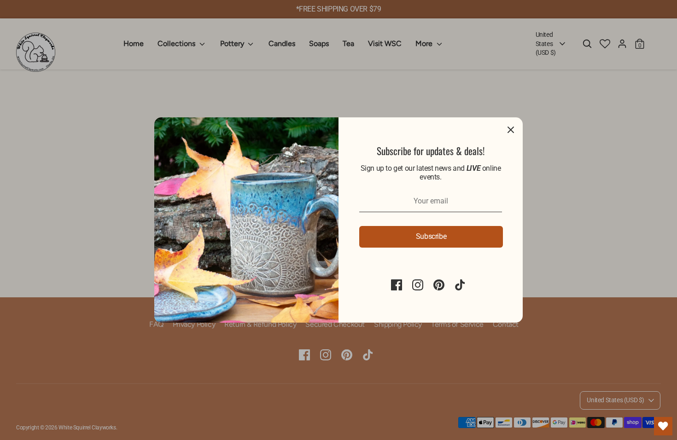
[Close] (511, 129)
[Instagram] (417, 284)
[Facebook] (396, 284)
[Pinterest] (438, 284)
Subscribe (431, 236)
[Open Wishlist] (663, 426)
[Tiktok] (460, 284)
